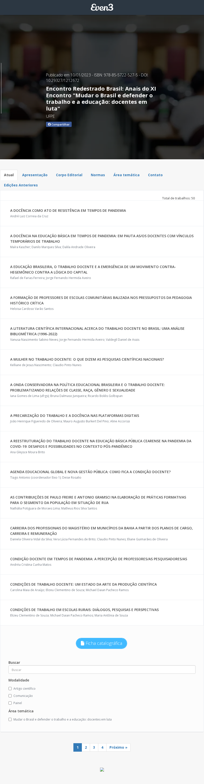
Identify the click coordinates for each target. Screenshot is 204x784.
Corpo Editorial (69, 174)
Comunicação (23, 696)
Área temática (126, 174)
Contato (155, 174)
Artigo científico (24, 688)
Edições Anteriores (21, 185)
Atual (9, 174)
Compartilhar (60, 124)
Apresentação (35, 174)
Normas (98, 174)
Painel (17, 703)
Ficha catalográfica (103, 643)
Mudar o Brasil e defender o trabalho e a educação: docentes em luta (62, 719)
